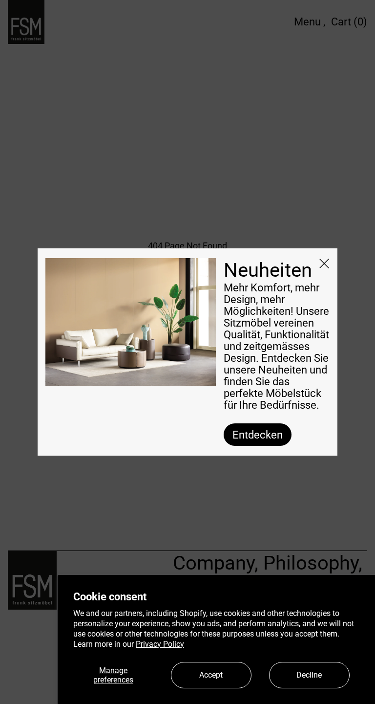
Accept (211, 675)
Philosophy (310, 562)
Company (213, 562)
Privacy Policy (160, 644)
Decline (309, 675)
